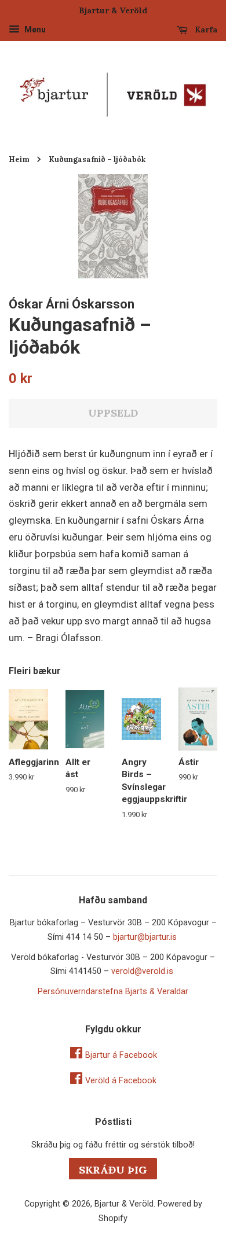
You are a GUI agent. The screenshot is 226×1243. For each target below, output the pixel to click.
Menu (34, 29)
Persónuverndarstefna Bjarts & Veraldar (113, 991)
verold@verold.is (142, 971)
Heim (19, 159)
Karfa (204, 29)
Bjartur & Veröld (124, 1204)
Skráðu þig (113, 1169)
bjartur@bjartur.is (145, 937)
